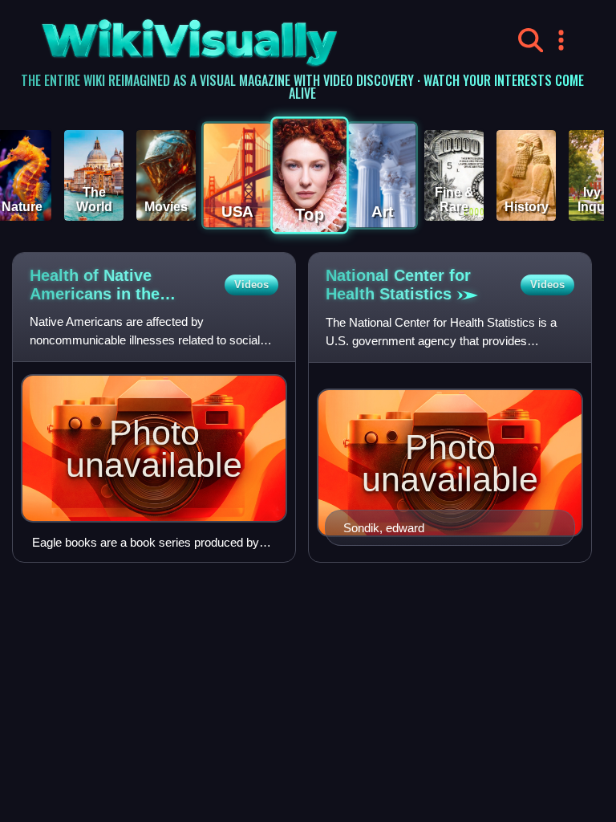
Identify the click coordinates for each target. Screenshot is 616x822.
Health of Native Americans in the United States (95, 285)
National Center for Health (398, 285)
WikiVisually (149, 36)
